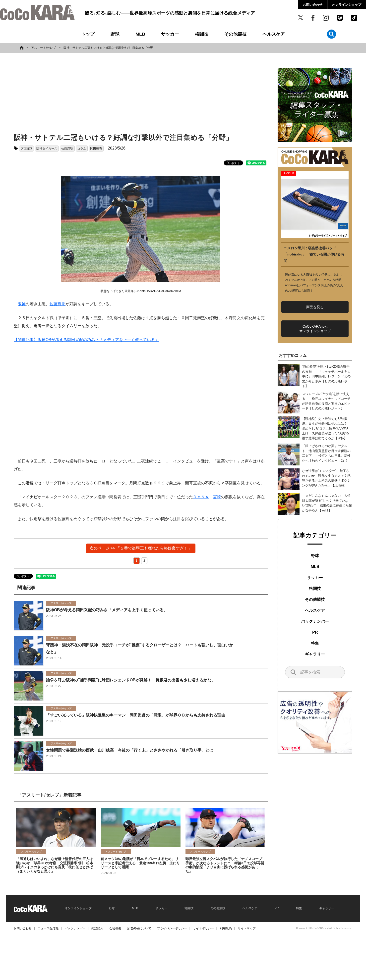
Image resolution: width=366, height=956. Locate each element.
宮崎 (217, 497)
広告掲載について (139, 928)
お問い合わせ (312, 4)
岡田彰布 (96, 148)
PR (315, 632)
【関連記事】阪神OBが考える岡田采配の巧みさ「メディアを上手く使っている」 (86, 340)
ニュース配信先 (48, 928)
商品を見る (315, 307)
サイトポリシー (203, 928)
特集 (315, 643)
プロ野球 (26, 148)
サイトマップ (247, 928)
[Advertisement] (140, 94)
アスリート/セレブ (43, 48)
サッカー (170, 34)
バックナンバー (315, 621)
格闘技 (201, 34)
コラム (81, 148)
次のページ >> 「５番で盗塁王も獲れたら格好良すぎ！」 (141, 548)
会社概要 (115, 928)
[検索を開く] (331, 34)
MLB (140, 34)
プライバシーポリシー (172, 928)
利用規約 (226, 928)
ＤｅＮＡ (201, 497)
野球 (115, 34)
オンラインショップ (346, 4)
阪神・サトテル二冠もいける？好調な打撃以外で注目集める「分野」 (109, 48)
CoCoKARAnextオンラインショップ (315, 328)
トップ (88, 34)
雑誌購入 (97, 928)
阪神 (22, 304)
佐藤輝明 (67, 148)
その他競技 (235, 34)
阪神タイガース (46, 148)
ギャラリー (315, 654)
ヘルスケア (274, 34)
